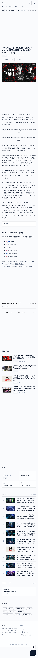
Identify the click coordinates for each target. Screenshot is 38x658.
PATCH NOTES (7, 614)
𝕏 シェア (6, 59)
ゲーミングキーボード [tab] (22, 312)
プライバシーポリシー (26, 635)
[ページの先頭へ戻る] (33, 647)
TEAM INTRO (20, 608)
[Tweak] (33, 653)
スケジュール (33, 10)
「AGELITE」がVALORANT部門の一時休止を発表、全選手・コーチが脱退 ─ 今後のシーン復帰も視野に (24, 388)
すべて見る (31, 303)
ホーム (22, 629)
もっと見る (33, 494)
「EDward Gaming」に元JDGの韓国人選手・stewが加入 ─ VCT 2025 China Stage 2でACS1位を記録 (24, 366)
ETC (5, 608)
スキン (15, 6)
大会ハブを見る (33, 583)
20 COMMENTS (21, 56)
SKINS (17, 614)
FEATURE (13, 611)
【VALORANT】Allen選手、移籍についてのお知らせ (18, 266)
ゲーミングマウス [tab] (8, 312)
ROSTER (4, 55)
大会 (10, 6)
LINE (12, 59)
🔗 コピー (19, 59)
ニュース (4, 6)
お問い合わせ (24, 632)
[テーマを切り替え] (34, 3)
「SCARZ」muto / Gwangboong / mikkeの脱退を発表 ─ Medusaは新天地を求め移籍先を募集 (24, 357)
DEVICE (21, 611)
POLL (11, 608)
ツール (21, 6)
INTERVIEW (26, 614)
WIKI (5, 611)
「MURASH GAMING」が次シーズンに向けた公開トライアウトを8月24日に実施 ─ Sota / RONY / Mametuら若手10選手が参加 (24, 377)
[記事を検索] (30, 3)
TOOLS (29, 608)
